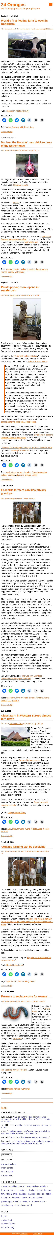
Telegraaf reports (20, 185)
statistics (20, 475)
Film (3, 1194)
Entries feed (6, 1220)
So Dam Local (7, 1172)
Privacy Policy (37, 1233)
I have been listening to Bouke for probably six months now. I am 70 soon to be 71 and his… (26, 1142)
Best (14, 829)
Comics (14, 1190)
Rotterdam (29, 127)
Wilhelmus (19, 272)
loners (4, 700)
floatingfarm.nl (22, 111)
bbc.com (11, 111)
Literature (16, 1198)
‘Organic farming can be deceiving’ (23, 846)
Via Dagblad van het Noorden (14, 1070)
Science (26, 1201)
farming (15, 127)
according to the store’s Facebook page (18, 422)
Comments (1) (6, 479)
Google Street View (16, 812)
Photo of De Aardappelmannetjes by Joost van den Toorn (27, 448)
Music (24, 1198)
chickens (24, 269)
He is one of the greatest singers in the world (29, 1137)
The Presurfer (7, 1175)
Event (39, 1190)
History (20, 724)
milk (21, 127)
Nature (32, 1198)
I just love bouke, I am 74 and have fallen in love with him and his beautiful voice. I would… (25, 1132)
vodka (34, 475)
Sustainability (27, 29)
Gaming (31, 1194)
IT (9, 1198)
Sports (42, 1201)
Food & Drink (14, 295)
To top (3, 1108)
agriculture (11, 472)
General (40, 1194)
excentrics (10, 698)
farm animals (22, 698)
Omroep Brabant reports (29, 760)
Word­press (24, 1233)
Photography (7, 1201)
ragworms (17, 1039)
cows (8, 127)
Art (24, 1186)
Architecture (13, 724)
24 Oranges (13, 4)
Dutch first (18, 29)
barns (8, 829)
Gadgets (22, 1194)
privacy (15, 700)
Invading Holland (8, 1164)
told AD (16, 203)
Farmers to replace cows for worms (24, 996)
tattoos (28, 475)
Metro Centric (7, 1168)
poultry (11, 272)
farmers (20, 472)
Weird (17, 151)
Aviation (43, 1186)
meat (32, 981)
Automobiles (32, 1186)
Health (48, 1194)
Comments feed (8, 1224)
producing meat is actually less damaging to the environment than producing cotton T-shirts (27, 921)
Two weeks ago (31, 242)
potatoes (11, 475)
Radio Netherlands (14, 965)
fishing (17, 1089)
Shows (35, 1201)
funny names (42, 269)
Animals (12, 29)
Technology (20, 1205)
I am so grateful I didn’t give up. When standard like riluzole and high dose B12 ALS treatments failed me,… (25, 1119)
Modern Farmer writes (37, 361)
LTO (9, 700)
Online (39, 1198)
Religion (18, 1201)
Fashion (47, 1190)
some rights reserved (20, 450)
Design (22, 1190)
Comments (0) (6, 132)
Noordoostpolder (39, 472)
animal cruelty (12, 269)
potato (4, 475)
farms (46, 698)
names (4, 272)
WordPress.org (7, 1227)
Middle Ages (36, 829)
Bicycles (5, 1190)
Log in (3, 1216)
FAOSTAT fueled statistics (25, 356)
